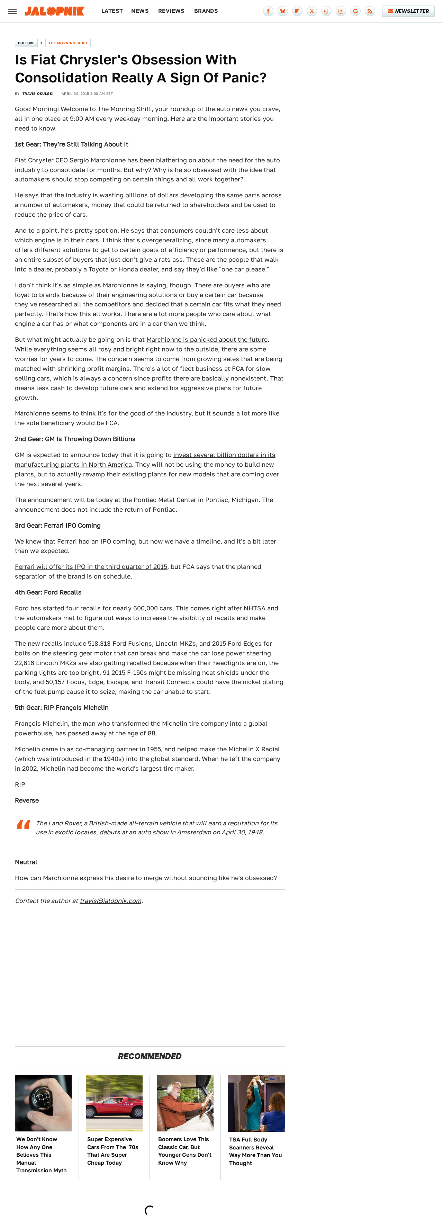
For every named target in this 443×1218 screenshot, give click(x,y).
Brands (206, 11)
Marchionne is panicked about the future (207, 339)
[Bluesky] (283, 11)
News (140, 11)
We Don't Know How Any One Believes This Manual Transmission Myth (41, 1155)
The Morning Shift (68, 43)
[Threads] (326, 11)
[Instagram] (341, 11)
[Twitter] (312, 11)
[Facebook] (268, 11)
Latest (112, 11)
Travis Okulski (38, 93)
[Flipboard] (297, 11)
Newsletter (412, 11)
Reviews (171, 11)
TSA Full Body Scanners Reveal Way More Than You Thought (255, 1151)
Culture (26, 43)
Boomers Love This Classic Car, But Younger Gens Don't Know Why (184, 1151)
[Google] (355, 11)
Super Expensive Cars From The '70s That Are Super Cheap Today (112, 1151)
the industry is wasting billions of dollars (116, 195)
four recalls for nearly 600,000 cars (119, 608)
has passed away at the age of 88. (106, 733)
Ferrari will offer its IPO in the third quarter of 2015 (91, 566)
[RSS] (370, 11)
